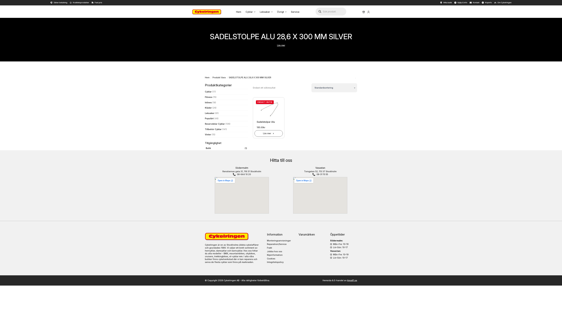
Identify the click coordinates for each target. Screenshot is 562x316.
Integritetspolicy (275, 262)
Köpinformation (275, 255)
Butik (208, 148)
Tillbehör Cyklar (213, 129)
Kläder (208, 108)
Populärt (209, 118)
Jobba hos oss (274, 251)
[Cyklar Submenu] (254, 12)
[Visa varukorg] (363, 12)
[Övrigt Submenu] (285, 12)
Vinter (208, 134)
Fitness (208, 97)
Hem (238, 12)
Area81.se (352, 280)
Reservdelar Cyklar (215, 124)
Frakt (269, 248)
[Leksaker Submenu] (271, 12)
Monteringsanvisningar (279, 240)
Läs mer (281, 45)
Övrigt (280, 12)
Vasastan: (335, 251)
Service (295, 12)
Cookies (271, 258)
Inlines (208, 102)
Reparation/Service (277, 244)
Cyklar (249, 12)
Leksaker (265, 12)
